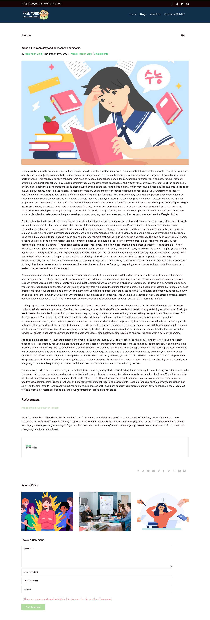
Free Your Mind (33, 53)
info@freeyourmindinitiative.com (41, 3)
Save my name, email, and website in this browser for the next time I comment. (68, 599)
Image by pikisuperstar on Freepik (40, 407)
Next (183, 35)
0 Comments (101, 53)
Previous (26, 35)
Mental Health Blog (81, 53)
